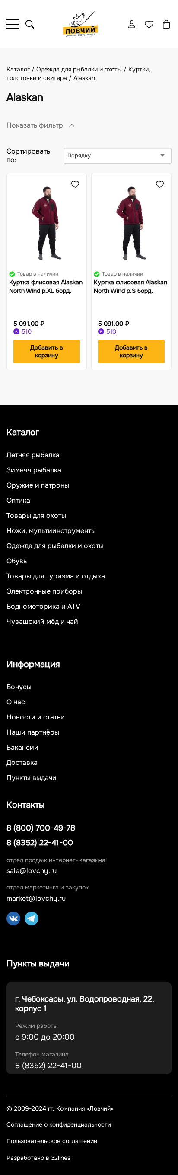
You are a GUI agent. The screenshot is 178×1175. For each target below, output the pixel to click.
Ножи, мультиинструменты (51, 531)
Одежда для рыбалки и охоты (55, 546)
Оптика (18, 500)
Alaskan (84, 78)
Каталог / (21, 69)
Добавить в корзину (46, 351)
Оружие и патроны (37, 485)
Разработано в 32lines (38, 1158)
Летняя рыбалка (33, 455)
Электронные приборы (44, 591)
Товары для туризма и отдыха (55, 576)
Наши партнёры (32, 732)
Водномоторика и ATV (43, 606)
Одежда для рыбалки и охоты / (82, 69)
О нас (15, 702)
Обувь (16, 561)
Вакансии (22, 747)
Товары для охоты (36, 515)
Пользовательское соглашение (51, 1141)
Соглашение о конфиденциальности (58, 1124)
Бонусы (19, 687)
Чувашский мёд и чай (42, 621)
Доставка (22, 762)
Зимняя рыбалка (33, 470)
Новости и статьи (35, 717)
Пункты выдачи (31, 778)
